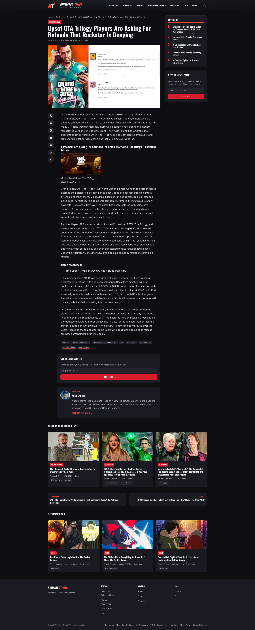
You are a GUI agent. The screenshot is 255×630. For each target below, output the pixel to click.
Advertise (142, 601)
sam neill (68, 480)
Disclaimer (130, 625)
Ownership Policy (200, 625)
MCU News (106, 604)
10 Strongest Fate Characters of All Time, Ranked (187, 46)
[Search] (204, 5)
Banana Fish (163, 568)
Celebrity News (73, 17)
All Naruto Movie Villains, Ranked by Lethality (187, 53)
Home (50, 17)
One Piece (54, 568)
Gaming (65, 342)
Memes (194, 5)
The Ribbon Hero (111, 568)
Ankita (106, 479)
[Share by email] (51, 145)
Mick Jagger (163, 483)
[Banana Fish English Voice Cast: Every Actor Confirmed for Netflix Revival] (181, 534)
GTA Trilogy (131, 342)
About (140, 591)
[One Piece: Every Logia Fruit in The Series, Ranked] (73, 534)
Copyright (173, 625)
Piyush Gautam (56, 564)
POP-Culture (175, 5)
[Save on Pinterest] (51, 116)
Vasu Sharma (53, 40)
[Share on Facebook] (51, 130)
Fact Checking (142, 625)
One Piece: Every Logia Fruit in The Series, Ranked (70, 558)
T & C (152, 625)
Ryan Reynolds (127, 483)
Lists (186, 5)
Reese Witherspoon (112, 483)
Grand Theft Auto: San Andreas (104, 342)
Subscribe (108, 377)
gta (122, 342)
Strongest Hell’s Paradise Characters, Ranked (187, 38)
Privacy (178, 591)
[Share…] (51, 160)
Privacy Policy (185, 625)
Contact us (109, 625)
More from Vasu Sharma (82, 413)
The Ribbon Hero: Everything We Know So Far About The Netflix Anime (125, 558)
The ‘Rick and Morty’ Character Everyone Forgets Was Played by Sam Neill (73, 470)
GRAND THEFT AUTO (81, 342)
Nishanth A (54, 476)
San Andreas (84, 348)
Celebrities (113, 5)
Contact (141, 596)
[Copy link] (51, 153)
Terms (177, 596)
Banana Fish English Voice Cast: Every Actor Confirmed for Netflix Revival (178, 558)
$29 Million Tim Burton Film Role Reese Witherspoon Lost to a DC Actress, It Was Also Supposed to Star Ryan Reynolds (125, 471)
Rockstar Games (69, 348)
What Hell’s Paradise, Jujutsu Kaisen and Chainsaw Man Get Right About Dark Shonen (187, 29)
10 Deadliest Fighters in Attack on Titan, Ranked (186, 61)
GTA (123, 270)
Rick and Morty (56, 480)
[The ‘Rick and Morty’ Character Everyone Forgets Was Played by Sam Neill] (73, 446)
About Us (120, 625)
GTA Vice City (145, 342)
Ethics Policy (162, 625)
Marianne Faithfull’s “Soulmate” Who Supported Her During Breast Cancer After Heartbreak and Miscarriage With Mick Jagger (180, 471)
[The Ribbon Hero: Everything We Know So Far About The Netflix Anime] (127, 534)
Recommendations (156, 5)
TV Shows (139, 5)
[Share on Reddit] (51, 138)
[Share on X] (51, 123)
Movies (126, 5)
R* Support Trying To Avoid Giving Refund (90, 270)
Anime (53, 553)
